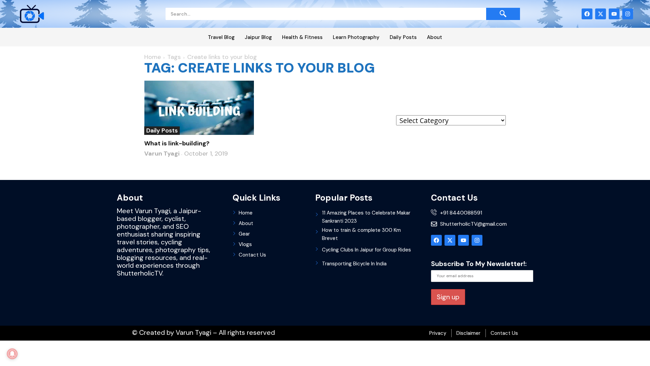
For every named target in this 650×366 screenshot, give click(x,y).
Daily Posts (403, 37)
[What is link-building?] (199, 108)
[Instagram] (627, 13)
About (434, 37)
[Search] (503, 14)
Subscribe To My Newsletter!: (479, 263)
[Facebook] (587, 13)
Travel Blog (221, 37)
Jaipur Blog (258, 37)
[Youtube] (614, 13)
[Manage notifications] (12, 353)
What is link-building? (177, 143)
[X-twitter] (600, 13)
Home (152, 57)
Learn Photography (356, 37)
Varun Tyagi (161, 153)
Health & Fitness (302, 37)
